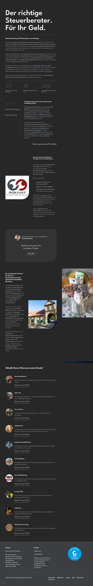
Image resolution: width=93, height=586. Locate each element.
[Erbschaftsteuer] (9, 379)
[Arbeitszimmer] (9, 429)
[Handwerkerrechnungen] (9, 527)
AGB (73, 577)
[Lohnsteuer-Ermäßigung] (9, 494)
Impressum (52, 579)
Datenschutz (80, 577)
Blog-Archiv (52, 577)
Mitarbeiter (60, 577)
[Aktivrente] (9, 396)
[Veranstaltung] (9, 412)
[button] (3, 583)
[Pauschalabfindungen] (9, 478)
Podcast (68, 577)
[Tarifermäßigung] (9, 445)
